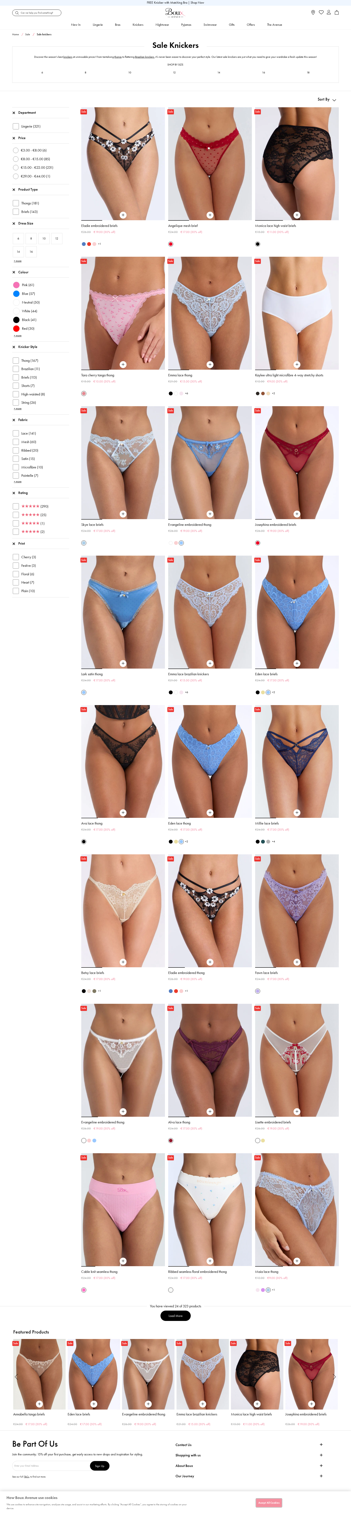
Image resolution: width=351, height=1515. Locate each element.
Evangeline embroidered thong (189, 525)
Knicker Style (27, 347)
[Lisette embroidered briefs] (297, 1111)
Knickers (138, 25)
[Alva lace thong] (210, 1111)
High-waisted (33, 394)
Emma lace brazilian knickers (188, 674)
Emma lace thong (180, 375)
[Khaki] (94, 991)
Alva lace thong (179, 1122)
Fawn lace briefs (266, 973)
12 (174, 72)
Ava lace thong (91, 823)
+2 (273, 393)
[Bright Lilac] (262, 1290)
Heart (27, 582)
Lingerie (98, 25)
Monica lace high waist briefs (275, 226)
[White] (176, 393)
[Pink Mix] (83, 393)
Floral (27, 574)
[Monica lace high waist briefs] (297, 215)
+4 (273, 841)
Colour (23, 272)
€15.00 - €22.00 (37, 167)
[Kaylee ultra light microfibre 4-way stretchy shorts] (297, 364)
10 (129, 72)
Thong (29, 360)
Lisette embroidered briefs (273, 1122)
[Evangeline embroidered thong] (210, 514)
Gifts (232, 25)
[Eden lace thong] (210, 813)
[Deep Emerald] (262, 841)
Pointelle (29, 475)
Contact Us (183, 1445)
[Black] (257, 244)
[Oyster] (89, 991)
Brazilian (30, 369)
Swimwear (210, 25)
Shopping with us (188, 1455)
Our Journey (185, 1476)
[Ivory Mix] (170, 1290)
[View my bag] (337, 13)
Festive (28, 565)
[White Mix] (257, 1140)
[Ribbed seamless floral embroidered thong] (210, 1261)
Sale (27, 34)
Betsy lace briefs (92, 973)
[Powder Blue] (83, 542)
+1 (99, 244)
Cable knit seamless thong (99, 1272)
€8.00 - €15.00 (35, 159)
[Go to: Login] (329, 12)
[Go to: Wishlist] (321, 13)
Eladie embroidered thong (186, 973)
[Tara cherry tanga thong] (123, 364)
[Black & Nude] (257, 692)
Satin (28, 458)
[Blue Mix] (83, 244)
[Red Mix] (89, 244)
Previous (16, 1377)
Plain (28, 591)
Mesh (28, 442)
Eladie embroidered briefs (99, 226)
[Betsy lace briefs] (123, 962)
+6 (186, 393)
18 (308, 72)
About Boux (184, 1466)
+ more (18, 261)
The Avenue (274, 25)
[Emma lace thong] (210, 364)
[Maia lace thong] (297, 1261)
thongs (118, 57)
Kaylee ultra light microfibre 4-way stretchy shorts (289, 375)
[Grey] (268, 841)
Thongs (30, 203)
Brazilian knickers (144, 57)
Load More (176, 1316)
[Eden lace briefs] (297, 663)
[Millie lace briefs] (297, 813)
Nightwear (162, 25)
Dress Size (25, 223)
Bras (117, 25)
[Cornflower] (181, 542)
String (28, 402)
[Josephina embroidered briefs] (297, 514)
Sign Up (99, 1466)
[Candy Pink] (83, 1290)
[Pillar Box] (170, 244)
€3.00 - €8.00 (34, 150)
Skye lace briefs (92, 525)
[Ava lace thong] (123, 813)
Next (335, 1377)
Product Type (28, 189)
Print (21, 543)
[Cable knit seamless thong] (123, 1261)
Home (15, 34)
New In (76, 25)
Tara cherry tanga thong (97, 375)
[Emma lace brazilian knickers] (210, 663)
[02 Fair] (268, 393)
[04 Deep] (262, 393)
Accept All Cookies (269, 1502)
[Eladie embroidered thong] (210, 962)
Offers (251, 25)
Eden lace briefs (266, 674)
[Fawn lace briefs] (297, 962)
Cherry (28, 557)
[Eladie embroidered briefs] (123, 215)
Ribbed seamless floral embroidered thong (197, 1272)
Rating (23, 493)
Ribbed (29, 450)
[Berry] (170, 1140)
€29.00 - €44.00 (35, 176)
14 (218, 72)
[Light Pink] (176, 542)
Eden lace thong (179, 823)
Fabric (23, 420)
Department (27, 112)
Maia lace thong (266, 1272)
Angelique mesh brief (183, 226)
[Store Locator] (313, 13)
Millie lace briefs (267, 823)
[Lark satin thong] (123, 663)
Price (22, 138)
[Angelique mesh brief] (210, 215)
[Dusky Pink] (94, 244)
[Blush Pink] (181, 393)
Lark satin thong (92, 674)
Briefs (29, 211)
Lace (28, 433)
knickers (67, 57)
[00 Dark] (257, 393)
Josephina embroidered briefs (275, 525)
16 (263, 72)
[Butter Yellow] (262, 692)
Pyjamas (186, 25)
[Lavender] (257, 991)
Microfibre (32, 467)
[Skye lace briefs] (123, 514)
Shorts (28, 385)
